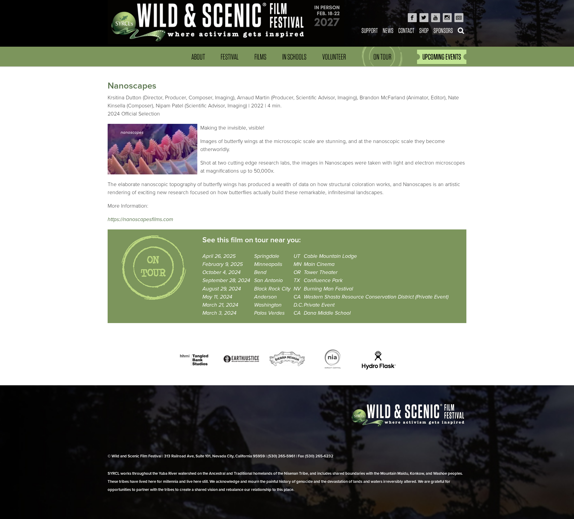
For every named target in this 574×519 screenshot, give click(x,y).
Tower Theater (321, 272)
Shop (424, 30)
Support (369, 30)
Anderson (265, 297)
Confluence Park (323, 280)
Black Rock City (272, 289)
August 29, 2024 (221, 289)
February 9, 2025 (222, 264)
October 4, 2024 (221, 272)
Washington (268, 305)
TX (297, 280)
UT (297, 256)
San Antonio (268, 280)
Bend (260, 272)
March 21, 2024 (220, 305)
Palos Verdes (269, 313)
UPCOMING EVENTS (441, 56)
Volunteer (334, 56)
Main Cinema (319, 264)
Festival (230, 56)
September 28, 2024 (226, 280)
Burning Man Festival (328, 289)
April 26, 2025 (219, 256)
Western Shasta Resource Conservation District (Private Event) (376, 297)
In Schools (294, 56)
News (388, 30)
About (198, 56)
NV (297, 289)
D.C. (298, 305)
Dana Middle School (327, 313)
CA (297, 297)
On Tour (382, 56)
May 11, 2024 (217, 297)
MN (297, 264)
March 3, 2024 (219, 313)
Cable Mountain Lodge (330, 256)
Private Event (319, 305)
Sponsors (443, 30)
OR (297, 272)
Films (260, 56)
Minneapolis (268, 264)
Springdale (266, 256)
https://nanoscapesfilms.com (140, 219)
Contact (406, 30)
